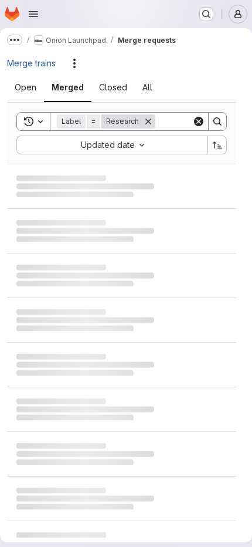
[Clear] (199, 121)
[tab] (32, 87)
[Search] (217, 121)
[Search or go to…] (206, 14)
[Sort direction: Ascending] (217, 145)
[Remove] (148, 121)
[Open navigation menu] (33, 14)
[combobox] (111, 145)
